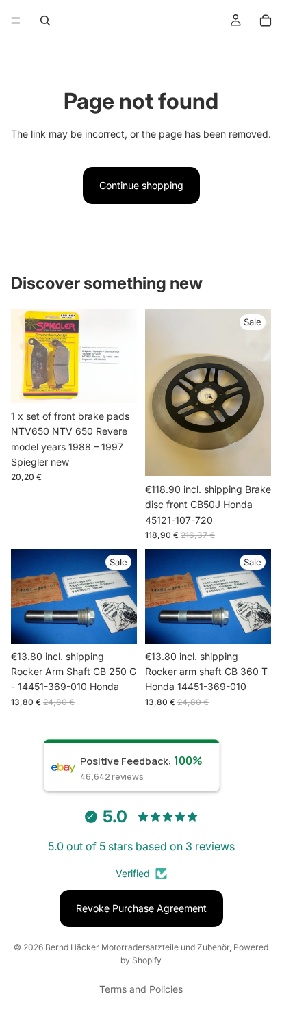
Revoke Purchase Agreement (141, 908)
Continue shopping (141, 185)
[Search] (45, 20)
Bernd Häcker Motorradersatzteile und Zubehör (137, 947)
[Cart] (266, 20)
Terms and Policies (141, 989)
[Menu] (15, 20)
